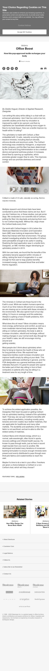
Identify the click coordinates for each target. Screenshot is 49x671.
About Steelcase (9, 539)
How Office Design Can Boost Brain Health (14, 524)
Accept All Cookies (24, 32)
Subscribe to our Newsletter (13, 567)
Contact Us (7, 574)
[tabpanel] (24, 85)
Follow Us (7, 560)
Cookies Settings (24, 25)
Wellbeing (24, 45)
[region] (24, 18)
